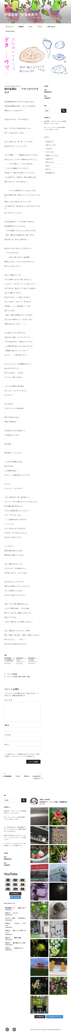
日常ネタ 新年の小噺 (13, 938)
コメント (8, 700)
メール (7, 735)
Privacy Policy (10, 31)
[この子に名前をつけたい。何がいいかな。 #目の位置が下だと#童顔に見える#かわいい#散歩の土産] (58, 929)
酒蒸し (28, 676)
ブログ (30, 26)
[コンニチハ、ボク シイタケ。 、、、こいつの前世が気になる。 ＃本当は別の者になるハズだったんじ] (58, 910)
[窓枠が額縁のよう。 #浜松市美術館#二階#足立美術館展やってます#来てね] (39, 1005)
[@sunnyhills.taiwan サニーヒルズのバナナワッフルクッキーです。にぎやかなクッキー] (58, 967)
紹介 (46, 169)
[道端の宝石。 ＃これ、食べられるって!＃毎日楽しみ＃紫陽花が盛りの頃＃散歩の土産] (58, 816)
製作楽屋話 (14, 674)
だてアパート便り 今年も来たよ (15, 918)
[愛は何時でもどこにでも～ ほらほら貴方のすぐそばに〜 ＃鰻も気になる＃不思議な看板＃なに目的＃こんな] (39, 873)
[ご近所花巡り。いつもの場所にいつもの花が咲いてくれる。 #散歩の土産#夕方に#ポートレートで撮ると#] (39, 986)
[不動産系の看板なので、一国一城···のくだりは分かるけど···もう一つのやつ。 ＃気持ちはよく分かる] (58, 873)
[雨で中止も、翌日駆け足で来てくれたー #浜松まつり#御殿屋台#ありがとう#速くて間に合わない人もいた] (39, 967)
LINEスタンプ (49, 145)
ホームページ (9, 26)
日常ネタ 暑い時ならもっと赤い (18, 943)
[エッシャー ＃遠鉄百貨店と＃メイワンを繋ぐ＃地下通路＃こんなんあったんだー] (39, 816)
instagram (48, 141)
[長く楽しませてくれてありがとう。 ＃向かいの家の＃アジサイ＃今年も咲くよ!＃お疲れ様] (39, 910)
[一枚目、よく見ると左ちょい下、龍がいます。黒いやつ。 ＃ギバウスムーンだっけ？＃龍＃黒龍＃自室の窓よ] (58, 892)
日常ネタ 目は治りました (14, 948)
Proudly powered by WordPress (51, 1029)
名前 (6, 725)
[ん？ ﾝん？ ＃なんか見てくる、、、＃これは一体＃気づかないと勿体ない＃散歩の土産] (39, 835)
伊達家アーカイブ (50, 155)
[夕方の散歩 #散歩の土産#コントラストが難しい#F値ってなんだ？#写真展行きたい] (39, 948)
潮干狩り (24, 676)
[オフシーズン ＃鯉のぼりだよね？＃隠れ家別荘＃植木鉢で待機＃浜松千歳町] (39, 854)
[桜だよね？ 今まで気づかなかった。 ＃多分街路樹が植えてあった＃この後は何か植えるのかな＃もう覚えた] (58, 835)
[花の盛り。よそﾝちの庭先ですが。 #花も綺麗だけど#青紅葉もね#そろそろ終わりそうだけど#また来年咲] (58, 986)
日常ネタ (48, 162)
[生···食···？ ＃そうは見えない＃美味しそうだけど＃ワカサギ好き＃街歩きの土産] (39, 892)
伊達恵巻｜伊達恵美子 (21, 14)
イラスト (39, 26)
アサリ (8, 676)
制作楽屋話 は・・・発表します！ (18, 908)
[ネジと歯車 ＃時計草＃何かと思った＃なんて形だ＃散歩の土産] (58, 854)
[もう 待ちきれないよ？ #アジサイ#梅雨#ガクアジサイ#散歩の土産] (58, 948)
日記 (46, 166)
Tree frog (18, 86)
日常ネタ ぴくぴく (11, 913)
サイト (6, 744)
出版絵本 (21, 26)
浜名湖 (19, 676)
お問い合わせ (51, 26)
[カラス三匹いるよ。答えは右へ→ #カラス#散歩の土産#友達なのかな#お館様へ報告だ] (39, 929)
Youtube (47, 148)
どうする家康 (14, 676)
